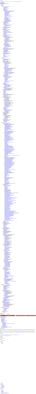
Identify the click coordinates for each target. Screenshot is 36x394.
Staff (1, 389)
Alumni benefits (5, 118)
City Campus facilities (6, 100)
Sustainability (3, 268)
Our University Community (4, 89)
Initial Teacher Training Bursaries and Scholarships (8, 32)
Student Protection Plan (7, 248)
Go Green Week (6, 282)
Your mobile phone (6, 43)
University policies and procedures (8, 247)
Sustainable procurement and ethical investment (9, 276)
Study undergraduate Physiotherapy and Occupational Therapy (10, 131)
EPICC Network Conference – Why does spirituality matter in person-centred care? (12, 155)
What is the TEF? (5, 230)
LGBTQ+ (4, 92)
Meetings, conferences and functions (8, 237)
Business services (5, 238)
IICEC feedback (6, 111)
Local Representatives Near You (6, 44)
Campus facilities (4, 96)
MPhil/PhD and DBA (7, 179)
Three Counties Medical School (6, 172)
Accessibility (2, 390)
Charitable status (6, 255)
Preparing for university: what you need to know (9, 211)
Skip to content (1, 0)
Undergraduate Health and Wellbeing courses (9, 126)
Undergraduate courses (6, 9)
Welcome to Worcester (6, 76)
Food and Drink (5, 97)
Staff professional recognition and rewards (7, 231)
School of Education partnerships (8, 136)
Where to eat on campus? (7, 99)
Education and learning (7, 272)
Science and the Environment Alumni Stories (9, 161)
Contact (2, 307)
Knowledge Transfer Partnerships (7, 305)
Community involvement (7, 271)
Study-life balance (5, 87)
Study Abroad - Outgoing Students (8, 46)
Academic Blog (5, 185)
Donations (4, 250)
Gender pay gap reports (6, 261)
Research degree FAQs (6, 300)
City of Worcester (4, 58)
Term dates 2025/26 (5, 121)
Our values (5, 225)
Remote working (6, 74)
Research (5, 181)
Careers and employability (7, 65)
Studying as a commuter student (7, 86)
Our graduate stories (6, 116)
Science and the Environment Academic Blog (9, 160)
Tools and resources (4, 325)
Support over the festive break (6, 62)
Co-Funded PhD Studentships (6, 306)
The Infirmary (6, 101)
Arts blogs (6, 186)
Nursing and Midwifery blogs (7, 189)
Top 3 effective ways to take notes (8, 216)
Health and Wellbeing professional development (9, 129)
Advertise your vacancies (7, 239)
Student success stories (7, 182)
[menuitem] (18, 5)
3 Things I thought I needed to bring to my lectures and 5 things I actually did (11, 192)
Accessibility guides (5, 109)
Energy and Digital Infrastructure (8, 273)
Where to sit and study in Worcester (8, 219)
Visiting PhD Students (6, 298)
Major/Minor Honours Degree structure (8, 20)
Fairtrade (5, 274)
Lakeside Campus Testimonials (7, 105)
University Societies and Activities (5, 94)
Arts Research (6, 143)
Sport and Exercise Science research (8, 166)
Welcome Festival (6, 79)
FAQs (5, 82)
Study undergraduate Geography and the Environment (9, 162)
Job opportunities (4, 223)
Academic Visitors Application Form (7, 303)
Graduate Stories (5, 115)
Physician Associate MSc (7, 174)
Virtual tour (3, 60)
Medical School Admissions (7, 175)
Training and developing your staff (8, 240)
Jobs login (4, 226)
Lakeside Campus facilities (6, 103)
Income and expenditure (6, 260)
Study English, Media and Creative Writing (8, 146)
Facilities (5, 176)
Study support (6, 66)
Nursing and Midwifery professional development (9, 153)
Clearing (3, 57)
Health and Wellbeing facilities (7, 125)
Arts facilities (6, 142)
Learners (4, 55)
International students (6, 180)
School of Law (6, 141)
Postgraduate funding (5, 84)
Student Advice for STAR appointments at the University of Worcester (11, 212)
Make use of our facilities (7, 243)
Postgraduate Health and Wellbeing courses (8, 127)
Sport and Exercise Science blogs (8, 190)
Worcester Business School (6, 177)
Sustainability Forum (6, 281)
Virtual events (5, 26)
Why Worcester (6, 173)
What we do (5, 269)
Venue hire (5, 235)
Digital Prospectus (5, 28)
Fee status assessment (5, 35)
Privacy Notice (20, 1)
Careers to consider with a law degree (8, 198)
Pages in (8, 11)
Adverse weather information (5, 311)
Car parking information (6, 108)
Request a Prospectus (5, 10)
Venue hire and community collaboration (6, 234)
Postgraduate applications (7, 12)
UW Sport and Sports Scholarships (8, 167)
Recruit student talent (4, 324)
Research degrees (4, 290)
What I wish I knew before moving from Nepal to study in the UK (10, 218)
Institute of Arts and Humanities (6, 139)
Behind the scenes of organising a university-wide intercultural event (11, 197)
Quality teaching (3, 228)
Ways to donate (6, 251)
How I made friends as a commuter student (8, 201)
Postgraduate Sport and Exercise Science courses (9, 165)
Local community (5, 241)
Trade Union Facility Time (6, 267)
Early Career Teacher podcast (7, 137)
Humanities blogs (6, 188)
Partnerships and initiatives (7, 168)
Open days (2, 5)
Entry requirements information (7, 14)
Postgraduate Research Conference (7, 299)
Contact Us (5, 47)
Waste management (6, 277)
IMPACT (5, 130)
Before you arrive (6, 78)
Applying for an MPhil (6, 295)
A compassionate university (7, 249)
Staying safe (6, 80)
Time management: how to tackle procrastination (9, 215)
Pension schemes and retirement (6, 227)
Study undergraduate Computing (8, 183)
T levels (5, 16)
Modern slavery (2, 391)
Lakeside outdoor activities (7, 106)
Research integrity (4, 301)
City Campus (5, 309)
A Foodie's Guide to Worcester (7, 194)
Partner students (5, 233)
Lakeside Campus (5, 310)
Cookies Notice (16, 1)
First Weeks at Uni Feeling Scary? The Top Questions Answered (10, 200)
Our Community (6, 81)
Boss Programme (4, 322)
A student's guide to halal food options (8, 195)
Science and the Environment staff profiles (8, 159)
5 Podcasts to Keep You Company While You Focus (9, 193)
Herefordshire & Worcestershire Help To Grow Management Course (8, 323)
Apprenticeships (3, 53)
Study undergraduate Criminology (8, 128)
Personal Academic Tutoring (6, 67)
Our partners (5, 56)
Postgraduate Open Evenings (6, 23)
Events (3, 222)
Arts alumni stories (6, 144)
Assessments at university (7, 196)
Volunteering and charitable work (8, 242)
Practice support (6, 154)
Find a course (3, 6)
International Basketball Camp (7, 170)
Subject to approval (6, 18)
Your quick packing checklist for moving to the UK (9, 220)
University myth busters (7, 217)
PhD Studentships (6, 294)
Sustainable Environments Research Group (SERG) (9, 275)
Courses (4, 54)
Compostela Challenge (7, 252)
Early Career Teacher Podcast (6, 221)
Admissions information (7, 13)
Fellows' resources (6, 258)
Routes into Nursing (6, 156)
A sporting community (6, 95)
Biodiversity (6, 270)
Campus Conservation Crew (7, 283)
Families (4, 93)
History (5, 246)
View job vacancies (3, 340)
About (2, 122)
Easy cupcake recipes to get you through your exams (9, 199)
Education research (6, 135)
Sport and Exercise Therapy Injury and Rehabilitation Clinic (10, 169)
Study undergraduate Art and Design (8, 145)
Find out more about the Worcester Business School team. (5, 335)
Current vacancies (5, 224)
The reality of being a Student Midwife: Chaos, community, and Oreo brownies (12, 213)
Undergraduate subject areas (6, 8)
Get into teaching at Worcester (7, 134)
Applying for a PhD (5, 291)
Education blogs (6, 187)
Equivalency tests (6, 17)
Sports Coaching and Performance (7, 51)
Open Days (3, 21)
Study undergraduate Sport (7, 171)
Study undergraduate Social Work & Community (9, 132)
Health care (6, 42)
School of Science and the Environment (7, 157)
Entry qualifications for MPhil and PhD (8, 292)
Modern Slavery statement (7, 256)
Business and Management (6, 50)
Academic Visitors (4, 302)
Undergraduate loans (5, 33)
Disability (4, 91)
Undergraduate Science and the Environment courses (9, 158)
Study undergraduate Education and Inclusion (9, 138)
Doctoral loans (5, 34)
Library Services (6, 64)
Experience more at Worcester (6, 83)
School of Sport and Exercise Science (7, 163)
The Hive (4, 107)
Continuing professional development (5, 48)
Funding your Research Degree (6, 297)
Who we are (5, 245)
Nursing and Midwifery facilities (7, 152)
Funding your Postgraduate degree (7, 31)
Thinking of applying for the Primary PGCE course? (9, 214)
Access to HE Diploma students (7, 15)
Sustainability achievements (6, 278)
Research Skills (5, 52)
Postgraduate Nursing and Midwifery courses (9, 151)
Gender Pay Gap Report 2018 (7, 266)
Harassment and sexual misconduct (8, 254)
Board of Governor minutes (7, 257)
